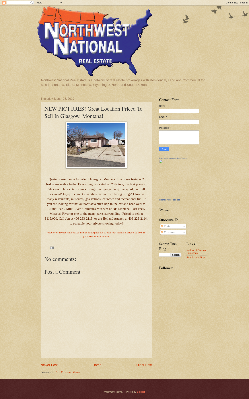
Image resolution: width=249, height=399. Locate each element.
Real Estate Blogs (196, 257)
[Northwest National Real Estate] (170, 196)
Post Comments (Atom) (67, 372)
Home (97, 365)
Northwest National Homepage (196, 251)
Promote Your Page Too (169, 200)
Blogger (141, 391)
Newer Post (49, 365)
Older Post (144, 365)
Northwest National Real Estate (173, 158)
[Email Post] (51, 247)
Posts (166, 226)
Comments (169, 232)
